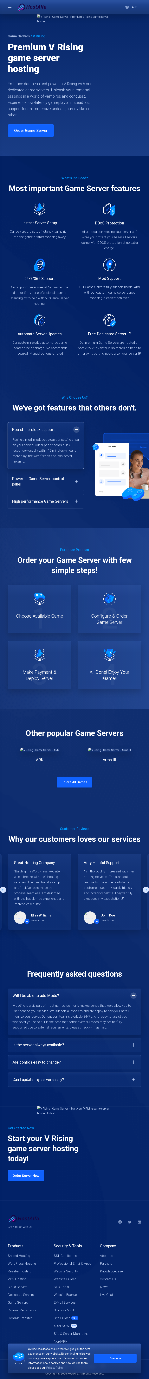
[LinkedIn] (139, 1222)
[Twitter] (130, 1222)
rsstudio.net (37, 920)
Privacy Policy (54, 1367)
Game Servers (19, 36)
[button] (46, 481)
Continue (115, 1358)
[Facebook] (120, 1222)
